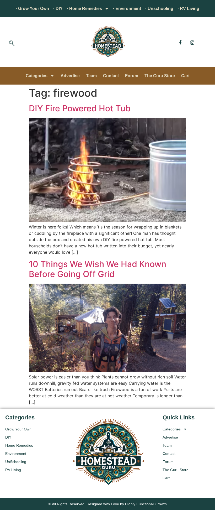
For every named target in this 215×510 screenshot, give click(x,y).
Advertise (70, 76)
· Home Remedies (84, 8)
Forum (131, 76)
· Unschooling (159, 8)
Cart (185, 76)
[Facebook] (180, 42)
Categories (36, 76)
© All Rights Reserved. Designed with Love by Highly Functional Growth (108, 504)
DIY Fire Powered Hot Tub (80, 108)
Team (91, 76)
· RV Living (188, 8)
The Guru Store (159, 76)
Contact (111, 76)
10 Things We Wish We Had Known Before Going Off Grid (97, 269)
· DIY (58, 8)
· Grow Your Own (32, 8)
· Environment (127, 8)
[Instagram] (192, 42)
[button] (12, 43)
